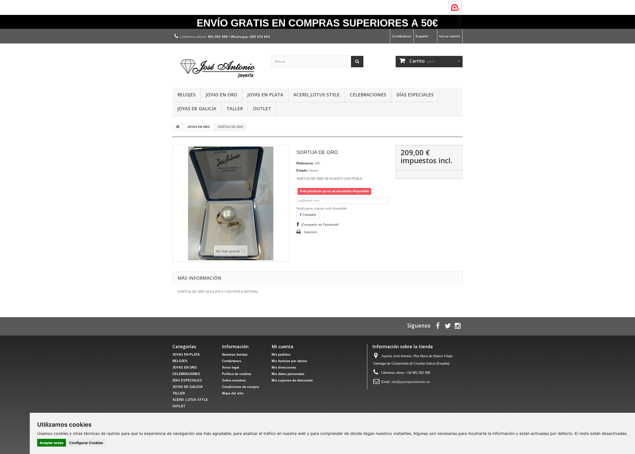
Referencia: (305, 163)
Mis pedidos (281, 354)
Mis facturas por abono (289, 361)
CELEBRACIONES (368, 95)
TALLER (234, 109)
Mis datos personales (288, 374)
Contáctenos (401, 36)
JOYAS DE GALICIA (196, 109)
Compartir (308, 215)
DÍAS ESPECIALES (415, 95)
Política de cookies (236, 374)
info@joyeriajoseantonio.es (410, 382)
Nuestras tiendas (235, 354)
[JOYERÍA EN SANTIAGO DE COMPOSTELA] (317, 22)
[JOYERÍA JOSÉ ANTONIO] (218, 64)
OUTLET (262, 109)
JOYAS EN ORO (221, 95)
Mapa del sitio (233, 393)
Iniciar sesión (449, 36)
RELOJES (186, 95)
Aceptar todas (52, 443)
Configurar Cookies (86, 443)
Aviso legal (230, 367)
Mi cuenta (282, 346)
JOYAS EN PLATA (265, 95)
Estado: (302, 170)
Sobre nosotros (234, 380)
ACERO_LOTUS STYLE (316, 95)
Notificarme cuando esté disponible (321, 208)
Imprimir (310, 232)
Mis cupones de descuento (292, 380)
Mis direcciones (284, 367)
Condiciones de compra (240, 387)
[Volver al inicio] (177, 127)
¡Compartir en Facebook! (320, 225)
